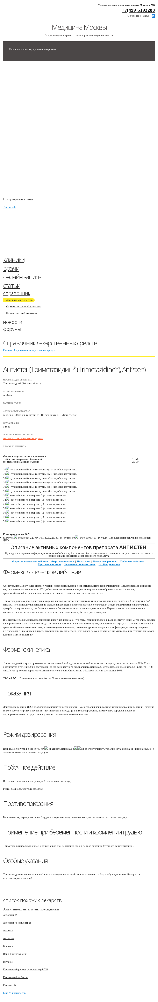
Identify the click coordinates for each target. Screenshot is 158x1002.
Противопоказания (49, 564)
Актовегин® (10, 914)
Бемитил (8, 946)
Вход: (146, 15)
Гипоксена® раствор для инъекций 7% (25, 969)
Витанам (8, 961)
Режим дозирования (105, 561)
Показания (83, 561)
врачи (11, 268)
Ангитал (8, 930)
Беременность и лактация (79, 564)
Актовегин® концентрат (17, 922)
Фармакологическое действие (30, 561)
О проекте (133, 15)
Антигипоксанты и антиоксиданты (23, 438)
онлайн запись (22, 276)
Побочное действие (132, 561)
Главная (7, 350)
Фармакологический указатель (23, 306)
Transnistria (9, 207)
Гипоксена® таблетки (15, 977)
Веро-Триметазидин (15, 953)
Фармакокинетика (62, 561)
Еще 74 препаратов (14, 992)
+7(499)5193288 (138, 10)
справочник (16, 293)
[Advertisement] (34, 131)
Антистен (8, 938)
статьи (11, 285)
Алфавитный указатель (19, 299)
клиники (13, 259)
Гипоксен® (9, 985)
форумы (12, 328)
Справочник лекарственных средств (35, 350)
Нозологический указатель (21, 313)
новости (12, 321)
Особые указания (109, 564)
